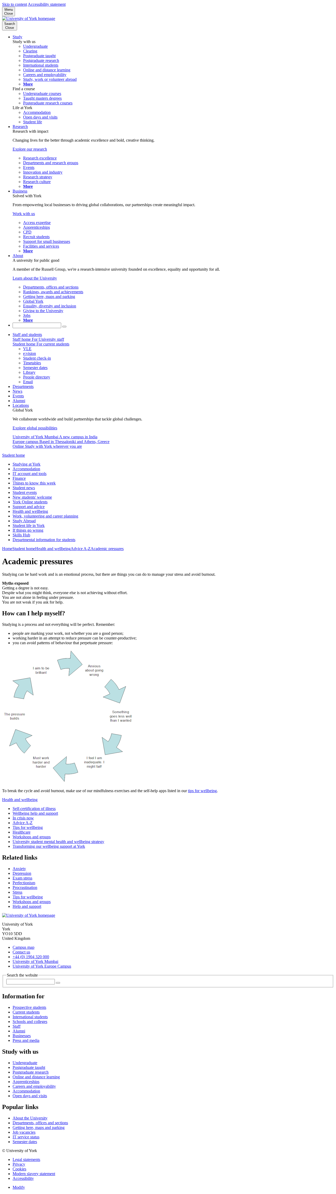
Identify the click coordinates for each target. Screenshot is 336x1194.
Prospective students (29, 1007)
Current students (26, 1012)
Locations (21, 405)
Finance (19, 478)
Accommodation (26, 469)
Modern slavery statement (34, 1173)
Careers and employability (34, 1086)
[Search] (64, 326)
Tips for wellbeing (28, 827)
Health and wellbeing (30, 511)
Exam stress (22, 878)
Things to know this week (34, 483)
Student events (25, 492)
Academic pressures (107, 548)
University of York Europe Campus (42, 966)
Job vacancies (24, 1132)
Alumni (19, 400)
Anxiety (19, 868)
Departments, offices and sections (40, 1123)
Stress (17, 892)
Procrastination (25, 887)
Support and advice (29, 506)
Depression (22, 873)
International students (30, 1017)
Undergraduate (25, 1062)
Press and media (26, 1040)
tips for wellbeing (202, 790)
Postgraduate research (31, 1072)
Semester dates (25, 1141)
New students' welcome (32, 497)
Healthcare (21, 832)
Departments (23, 386)
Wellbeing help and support (35, 813)
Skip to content (14, 4)
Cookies (19, 1169)
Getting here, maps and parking (39, 1127)
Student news (24, 488)
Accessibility (23, 1178)
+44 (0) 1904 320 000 (31, 957)
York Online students (30, 502)
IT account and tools (29, 473)
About (18, 255)
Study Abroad (24, 521)
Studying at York (26, 464)
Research (20, 126)
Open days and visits (30, 1096)
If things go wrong (28, 530)
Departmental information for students (44, 539)
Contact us (21, 952)
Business (20, 191)
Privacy (19, 1164)
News (17, 391)
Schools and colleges (30, 1021)
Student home (13, 455)
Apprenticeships (26, 1081)
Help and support (27, 906)
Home (7, 548)
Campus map (23, 947)
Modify (19, 1187)
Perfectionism (24, 883)
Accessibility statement (47, 4)
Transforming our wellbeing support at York (49, 846)
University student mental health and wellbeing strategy (58, 841)
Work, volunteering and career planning (45, 516)
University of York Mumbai (35, 961)
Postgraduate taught (29, 1067)
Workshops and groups (32, 837)
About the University (30, 1118)
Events (18, 396)
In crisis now (23, 818)
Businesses (22, 1035)
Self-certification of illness (34, 808)
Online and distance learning (36, 1077)
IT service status (26, 1137)
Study (17, 37)
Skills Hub (21, 535)
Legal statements (26, 1159)
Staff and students (27, 334)
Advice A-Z (81, 548)
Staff (16, 1026)
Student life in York (29, 525)
